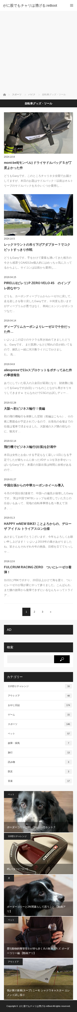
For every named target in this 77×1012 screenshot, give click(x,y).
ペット (39, 733)
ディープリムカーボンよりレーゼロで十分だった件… (37, 329)
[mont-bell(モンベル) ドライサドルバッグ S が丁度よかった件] (38, 133)
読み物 (38, 762)
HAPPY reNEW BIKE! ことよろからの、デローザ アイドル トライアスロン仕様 (37, 526)
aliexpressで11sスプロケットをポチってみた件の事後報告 (38, 372)
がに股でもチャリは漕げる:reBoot (30, 5)
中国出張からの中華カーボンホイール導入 (34, 485)
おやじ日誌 (39, 705)
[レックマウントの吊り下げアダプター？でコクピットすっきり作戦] (38, 215)
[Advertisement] (38, 51)
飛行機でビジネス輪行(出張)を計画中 (30, 446)
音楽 (39, 781)
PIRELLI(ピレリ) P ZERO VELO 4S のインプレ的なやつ (37, 285)
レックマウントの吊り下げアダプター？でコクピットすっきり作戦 (37, 247)
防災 (38, 771)
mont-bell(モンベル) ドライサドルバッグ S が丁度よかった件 (38, 165)
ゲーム (39, 714)
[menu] (71, 5)
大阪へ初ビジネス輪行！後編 (24, 408)
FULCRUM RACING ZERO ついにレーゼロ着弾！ (37, 569)
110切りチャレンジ (39, 686)
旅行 (39, 752)
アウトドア (39, 695)
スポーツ (39, 724)
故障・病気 (38, 743)
